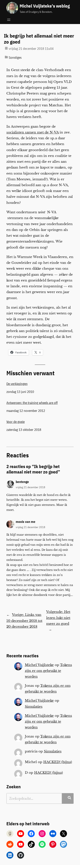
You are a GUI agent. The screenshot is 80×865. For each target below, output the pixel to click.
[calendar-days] (6, 48)
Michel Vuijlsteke (39, 665)
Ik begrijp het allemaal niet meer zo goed (39, 39)
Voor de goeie (15, 422)
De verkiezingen (17, 384)
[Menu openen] (8, 19)
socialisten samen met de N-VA (32, 132)
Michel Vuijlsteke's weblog (45, 6)
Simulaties (34, 707)
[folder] (6, 57)
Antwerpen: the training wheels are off (32, 403)
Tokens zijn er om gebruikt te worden (48, 671)
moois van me (25, 522)
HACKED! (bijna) (57, 762)
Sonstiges (15, 57)
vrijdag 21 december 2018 (30, 487)
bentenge (22, 482)
